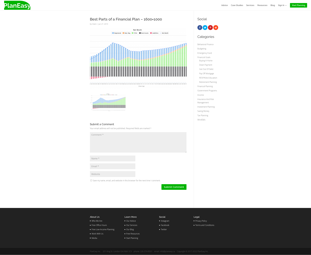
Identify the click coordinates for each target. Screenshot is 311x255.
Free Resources (133, 233)
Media (94, 238)
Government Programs (207, 90)
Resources (262, 5)
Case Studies (237, 5)
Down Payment (205, 65)
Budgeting (201, 48)
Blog (273, 5)
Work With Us (97, 233)
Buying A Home (205, 60)
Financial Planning (205, 86)
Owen (94, 24)
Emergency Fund (204, 53)
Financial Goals (203, 57)
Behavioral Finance (205, 44)
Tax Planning (202, 115)
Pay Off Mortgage (206, 73)
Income (200, 95)
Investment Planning (206, 106)
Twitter (164, 229)
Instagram (165, 221)
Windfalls (201, 119)
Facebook (165, 225)
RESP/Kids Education (208, 77)
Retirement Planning (208, 82)
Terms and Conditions (204, 225)
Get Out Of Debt (206, 69)
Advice (224, 5)
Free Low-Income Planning (103, 229)
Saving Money (203, 111)
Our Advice (131, 221)
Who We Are (97, 221)
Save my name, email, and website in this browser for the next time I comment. (126, 180)
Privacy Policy (201, 221)
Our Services (131, 225)
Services (250, 5)
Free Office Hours (99, 225)
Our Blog (130, 229)
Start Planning (132, 238)
